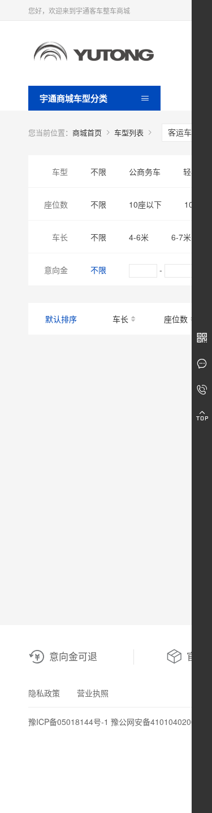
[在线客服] (202, 364)
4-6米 (139, 237)
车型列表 (129, 132)
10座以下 (145, 204)
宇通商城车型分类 (73, 98)
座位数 (176, 318)
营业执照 (93, 692)
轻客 (191, 171)
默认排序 (61, 318)
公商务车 (145, 171)
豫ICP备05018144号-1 (68, 721)
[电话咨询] (202, 390)
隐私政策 (44, 692)
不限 (98, 171)
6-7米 (181, 237)
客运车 (181, 132)
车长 (120, 318)
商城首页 (87, 132)
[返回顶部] (202, 416)
